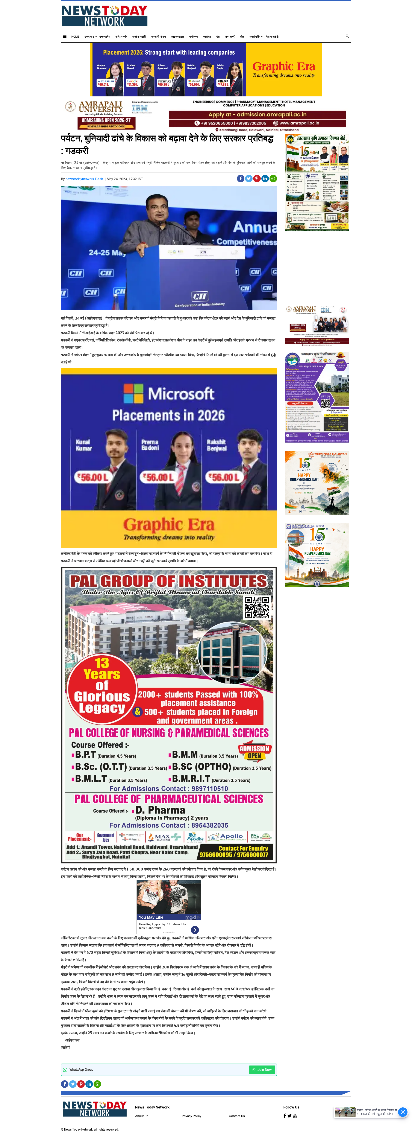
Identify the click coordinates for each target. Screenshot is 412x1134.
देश (218, 36)
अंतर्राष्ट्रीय (254, 36)
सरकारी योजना (158, 36)
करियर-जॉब (121, 36)
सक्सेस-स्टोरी (139, 36)
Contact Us (237, 1116)
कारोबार (207, 36)
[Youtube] (295, 1116)
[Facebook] (284, 1116)
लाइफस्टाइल (177, 36)
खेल (242, 36)
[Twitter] (289, 1116)
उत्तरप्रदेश (104, 36)
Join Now (264, 1070)
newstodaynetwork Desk (84, 179)
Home (75, 36)
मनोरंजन (193, 36)
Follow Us (291, 1107)
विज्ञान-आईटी (272, 36)
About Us (141, 1116)
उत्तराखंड (89, 36)
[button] (64, 36)
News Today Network (152, 1107)
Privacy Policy (191, 1116)
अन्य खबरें (230, 36)
